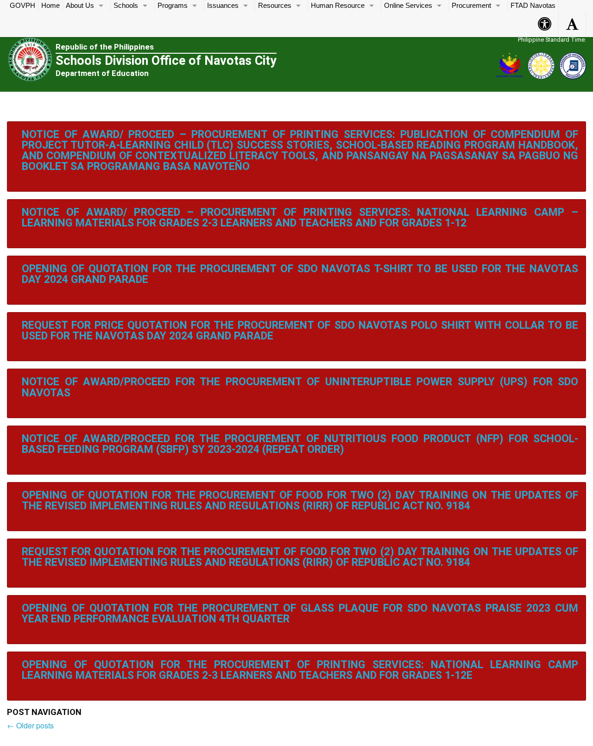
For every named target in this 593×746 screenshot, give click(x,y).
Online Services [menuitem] (408, 5)
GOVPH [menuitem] (22, 5)
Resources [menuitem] (274, 5)
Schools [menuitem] (126, 5)
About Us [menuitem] (80, 5)
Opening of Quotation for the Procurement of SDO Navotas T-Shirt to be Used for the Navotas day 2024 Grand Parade (300, 274)
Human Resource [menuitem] (338, 5)
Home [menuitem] (50, 5)
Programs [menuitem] (173, 5)
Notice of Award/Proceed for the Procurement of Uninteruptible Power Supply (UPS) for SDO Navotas (300, 387)
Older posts (30, 725)
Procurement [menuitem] (471, 5)
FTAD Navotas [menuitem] (533, 5)
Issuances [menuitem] (223, 5)
